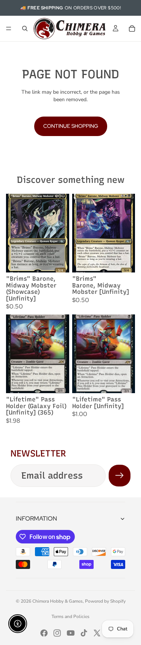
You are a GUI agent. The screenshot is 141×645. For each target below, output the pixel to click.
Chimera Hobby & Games (57, 601)
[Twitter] (97, 633)
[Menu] (8, 28)
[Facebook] (44, 633)
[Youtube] (70, 633)
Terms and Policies (70, 617)
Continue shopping (70, 126)
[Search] (25, 28)
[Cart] (132, 28)
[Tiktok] (83, 633)
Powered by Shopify (105, 601)
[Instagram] (57, 633)
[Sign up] (119, 475)
